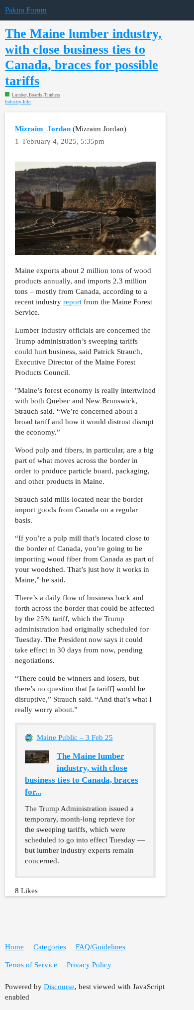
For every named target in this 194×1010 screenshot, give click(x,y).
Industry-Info (18, 102)
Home (14, 947)
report (72, 302)
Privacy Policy (89, 965)
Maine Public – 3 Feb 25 (75, 737)
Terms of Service (31, 965)
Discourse (59, 987)
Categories (49, 947)
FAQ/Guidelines (100, 947)
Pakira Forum (26, 10)
